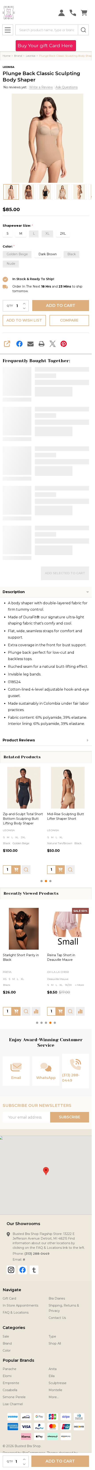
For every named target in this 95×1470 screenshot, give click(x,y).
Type (52, 1336)
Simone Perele (14, 1397)
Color (7, 1350)
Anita (53, 1369)
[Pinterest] (64, 344)
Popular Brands (18, 1360)
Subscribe (69, 1117)
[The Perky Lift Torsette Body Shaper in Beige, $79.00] (68, 788)
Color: (9, 246)
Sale (6, 1336)
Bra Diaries (57, 1298)
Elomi (7, 1376)
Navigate (12, 1289)
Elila (52, 1376)
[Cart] (84, 13)
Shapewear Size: (18, 226)
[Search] (83, 29)
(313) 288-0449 (37, 1254)
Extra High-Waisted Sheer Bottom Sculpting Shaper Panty (23, 818)
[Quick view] (26, 869)
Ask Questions (66, 87)
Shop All (55, 1343)
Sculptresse (22, 966)
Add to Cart (60, 305)
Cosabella (10, 1390)
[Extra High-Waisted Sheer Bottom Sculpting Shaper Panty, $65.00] (24, 788)
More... (54, 1397)
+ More (48, 973)
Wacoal (62, 972)
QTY (10, 305)
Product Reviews (19, 740)
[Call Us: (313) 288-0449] (73, 13)
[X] (52, 344)
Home (6, 55)
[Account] (61, 13)
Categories (14, 1327)
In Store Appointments (20, 1305)
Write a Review (41, 87)
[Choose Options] (16, 869)
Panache (9, 1369)
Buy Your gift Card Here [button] (46, 45)
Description (14, 592)
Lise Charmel (13, 1404)
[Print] (41, 344)
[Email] (30, 344)
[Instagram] (11, 1269)
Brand (7, 1343)
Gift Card (9, 1298)
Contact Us (57, 1318)
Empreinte (11, 1383)
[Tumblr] (34, 1269)
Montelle (55, 1390)
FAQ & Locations (15, 1312)
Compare (69, 320)
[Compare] (45, 1011)
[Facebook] (19, 344)
